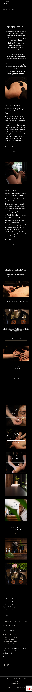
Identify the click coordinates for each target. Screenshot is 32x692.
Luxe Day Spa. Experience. (15, 679)
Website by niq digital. (16, 683)
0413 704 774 (7, 619)
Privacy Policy (10, 687)
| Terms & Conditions (19, 687)
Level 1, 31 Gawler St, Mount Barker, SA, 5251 (11, 625)
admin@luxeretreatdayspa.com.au (15, 621)
